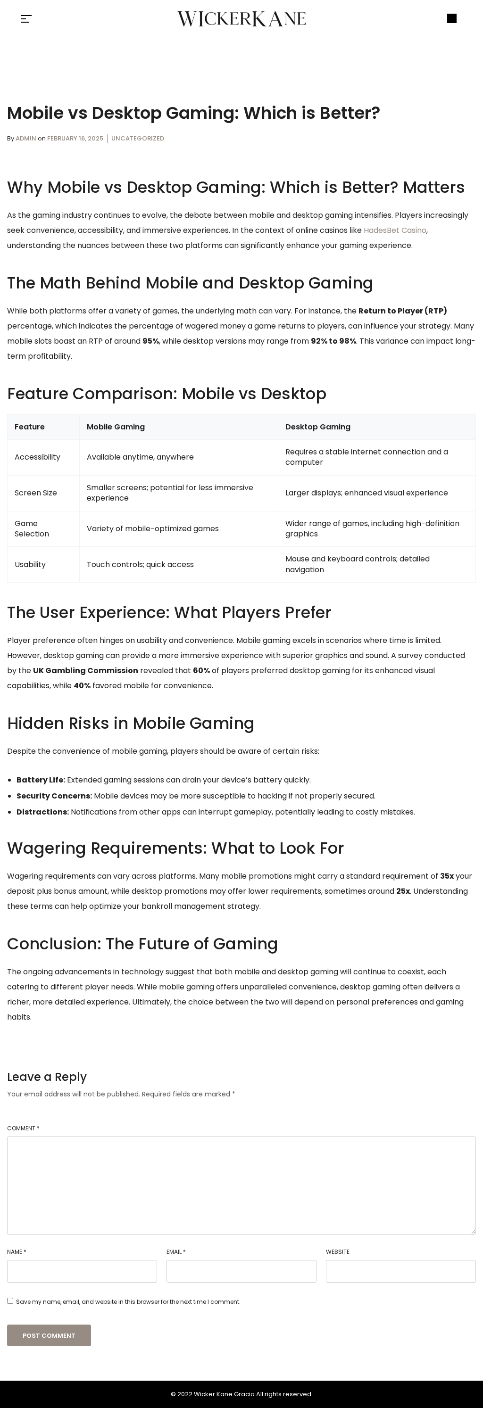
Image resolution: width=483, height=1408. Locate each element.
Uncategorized (137, 138)
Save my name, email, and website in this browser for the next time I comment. (128, 1302)
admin (27, 138)
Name (16, 1252)
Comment (23, 1128)
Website (338, 1252)
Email (176, 1252)
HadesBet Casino (395, 230)
